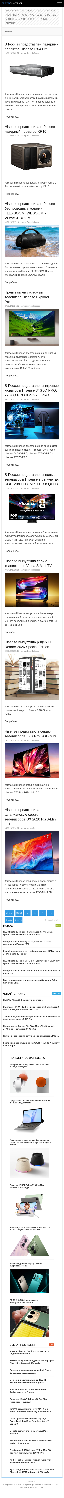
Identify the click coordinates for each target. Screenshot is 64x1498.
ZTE (54, 15)
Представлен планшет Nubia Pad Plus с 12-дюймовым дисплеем (30, 1101)
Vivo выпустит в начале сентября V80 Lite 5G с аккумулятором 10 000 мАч (30, 1228)
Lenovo (43, 19)
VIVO (31, 15)
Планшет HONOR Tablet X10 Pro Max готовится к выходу (27, 1186)
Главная (8, 31)
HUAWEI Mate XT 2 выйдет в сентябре (23, 1000)
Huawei (51, 11)
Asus (24, 15)
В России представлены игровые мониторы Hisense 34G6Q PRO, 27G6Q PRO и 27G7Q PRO (32, 390)
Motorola (11, 19)
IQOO (8, 15)
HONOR (30, 11)
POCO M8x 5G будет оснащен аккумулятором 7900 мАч (24, 1301)
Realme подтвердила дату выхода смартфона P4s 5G (31, 1036)
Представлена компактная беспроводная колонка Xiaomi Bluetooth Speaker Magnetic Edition (30, 1142)
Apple (22, 19)
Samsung (20, 11)
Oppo (47, 15)
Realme (41, 11)
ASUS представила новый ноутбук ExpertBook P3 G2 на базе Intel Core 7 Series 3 (29, 1421)
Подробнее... (12, 116)
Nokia (16, 15)
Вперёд (9, 920)
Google (32, 19)
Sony (39, 15)
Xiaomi (9, 11)
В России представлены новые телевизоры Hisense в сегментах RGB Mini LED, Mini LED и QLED (31, 479)
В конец (18, 920)
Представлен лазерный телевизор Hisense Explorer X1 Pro (30, 297)
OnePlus (10, 23)
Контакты (31, 1481)
